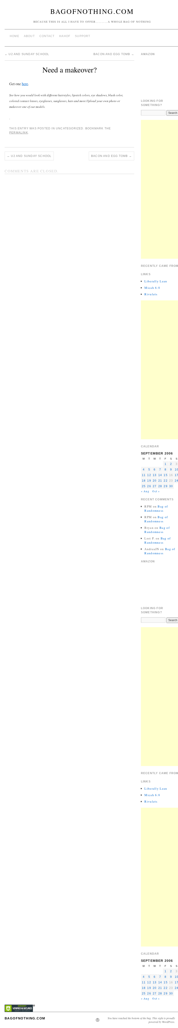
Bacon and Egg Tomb (113, 54)
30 (171, 486)
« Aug (145, 491)
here (25, 83)
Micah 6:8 (152, 288)
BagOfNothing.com (92, 11)
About (29, 36)
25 (144, 486)
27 (154, 486)
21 (160, 480)
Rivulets (150, 294)
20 (154, 480)
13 (154, 475)
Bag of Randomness (156, 508)
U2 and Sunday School (27, 54)
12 (149, 475)
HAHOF (64, 36)
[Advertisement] (159, 189)
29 (165, 486)
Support (82, 36)
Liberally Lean (155, 281)
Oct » (156, 491)
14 (160, 475)
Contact (46, 36)
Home (14, 36)
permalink (18, 132)
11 (143, 475)
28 (160, 486)
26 (149, 486)
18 (144, 480)
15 (165, 475)
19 (149, 480)
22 (165, 480)
